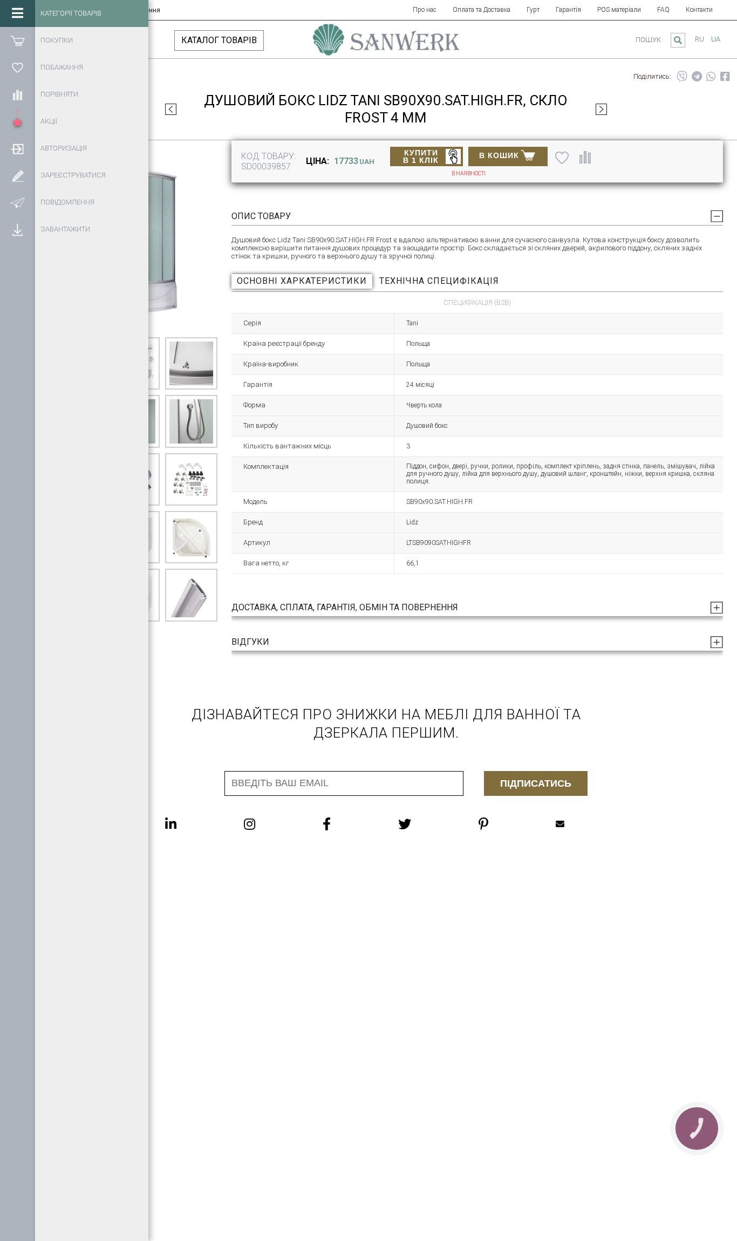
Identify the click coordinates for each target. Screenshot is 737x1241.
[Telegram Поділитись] (697, 76)
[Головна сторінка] (386, 45)
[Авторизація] (17, 148)
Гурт (533, 9)
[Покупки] (17, 40)
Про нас (424, 9)
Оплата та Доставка (481, 9)
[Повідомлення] (17, 202)
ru (699, 39)
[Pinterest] (505, 823)
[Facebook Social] (348, 823)
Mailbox (582, 824)
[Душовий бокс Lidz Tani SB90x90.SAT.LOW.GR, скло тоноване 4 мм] (601, 109)
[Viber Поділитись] (682, 76)
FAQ (663, 9)
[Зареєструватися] (17, 175)
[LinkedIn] (192, 823)
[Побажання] (17, 67)
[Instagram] (271, 823)
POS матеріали (619, 9)
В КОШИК (499, 155)
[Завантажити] (17, 229)
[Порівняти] (17, 94)
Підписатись (535, 783)
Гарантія (568, 9)
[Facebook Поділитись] (725, 76)
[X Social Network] (426, 823)
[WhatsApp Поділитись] (711, 76)
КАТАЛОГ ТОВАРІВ (219, 40)
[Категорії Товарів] (17, 13)
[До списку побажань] (562, 157)
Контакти (699, 9)
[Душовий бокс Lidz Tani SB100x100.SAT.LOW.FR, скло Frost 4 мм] (170, 109)
